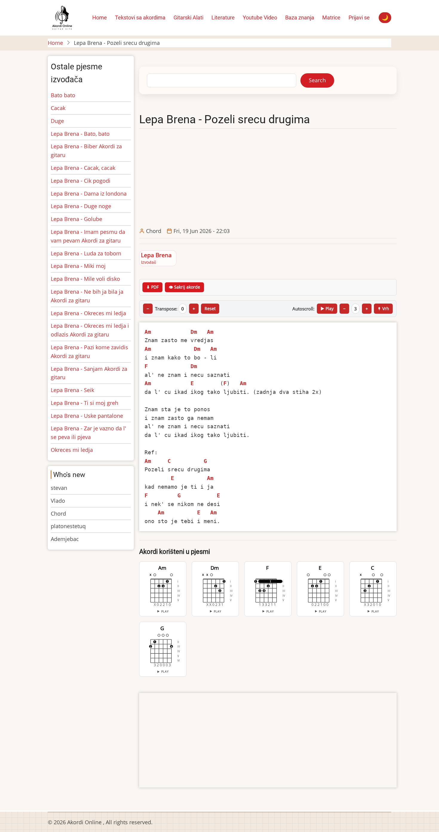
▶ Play (327, 308)
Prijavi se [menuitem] (359, 17)
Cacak (58, 108)
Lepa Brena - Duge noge (81, 206)
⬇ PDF (152, 287)
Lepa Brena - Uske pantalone (87, 415)
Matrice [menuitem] (331, 17)
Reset (210, 308)
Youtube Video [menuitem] (260, 17)
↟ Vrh (383, 308)
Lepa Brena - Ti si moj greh (84, 402)
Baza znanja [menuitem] (299, 17)
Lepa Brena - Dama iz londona (89, 193)
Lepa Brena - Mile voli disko (85, 278)
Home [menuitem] (99, 17)
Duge (57, 120)
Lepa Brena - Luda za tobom (86, 253)
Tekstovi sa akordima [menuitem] (140, 17)
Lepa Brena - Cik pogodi (80, 180)
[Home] (62, 17)
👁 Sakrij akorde (184, 287)
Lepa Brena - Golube (76, 219)
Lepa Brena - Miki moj (78, 265)
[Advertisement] (269, 178)
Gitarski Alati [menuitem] (188, 17)
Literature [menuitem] (223, 17)
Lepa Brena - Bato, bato (80, 133)
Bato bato (63, 95)
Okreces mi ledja (72, 449)
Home (55, 42)
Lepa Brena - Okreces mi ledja (88, 313)
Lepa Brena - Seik (72, 390)
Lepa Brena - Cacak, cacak (83, 167)
